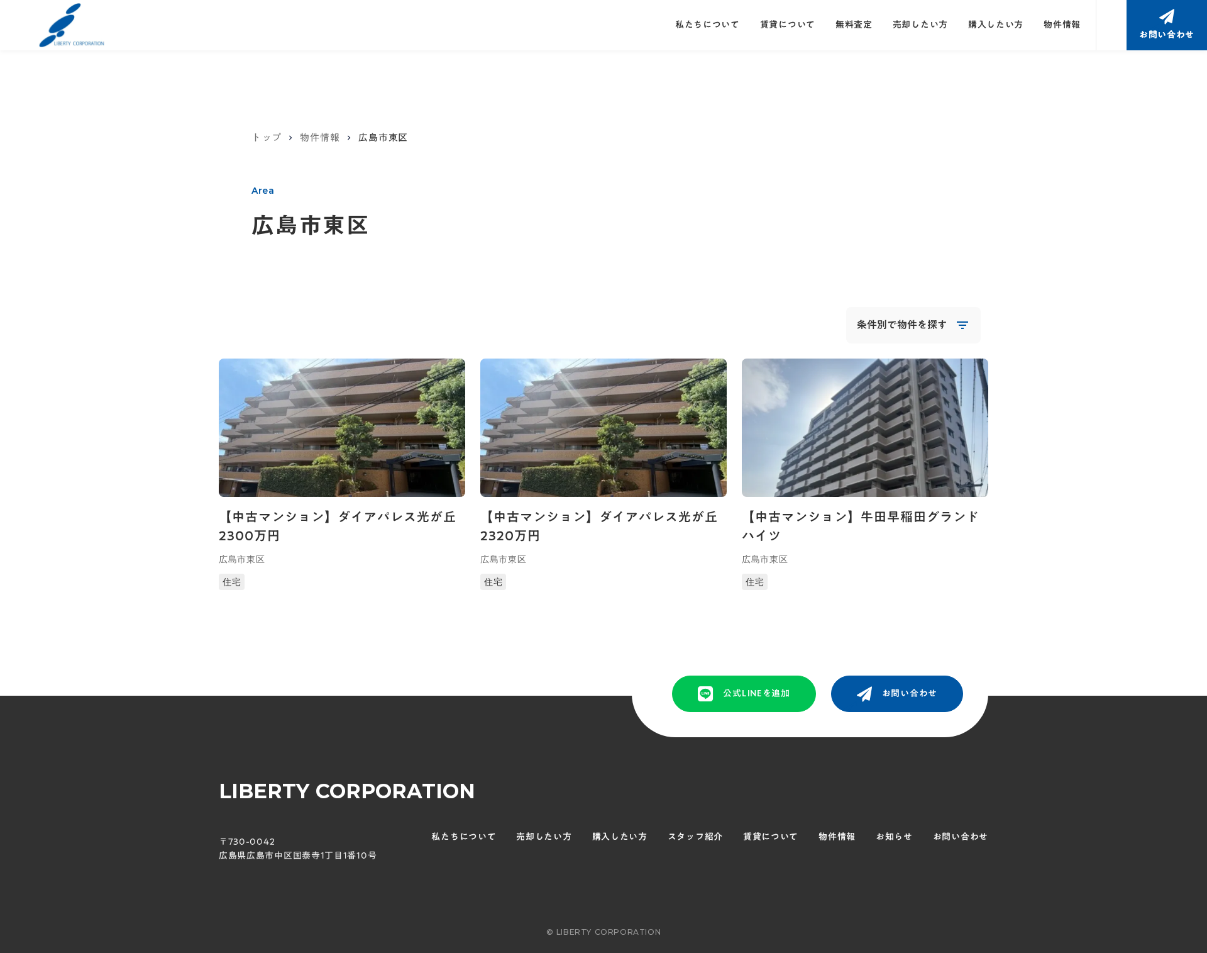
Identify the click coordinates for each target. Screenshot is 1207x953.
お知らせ (894, 837)
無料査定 (854, 25)
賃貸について (787, 25)
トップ (266, 137)
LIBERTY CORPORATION (347, 791)
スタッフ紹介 (695, 837)
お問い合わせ (960, 837)
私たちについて (707, 25)
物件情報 (1062, 25)
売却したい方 (920, 25)
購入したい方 (995, 25)
